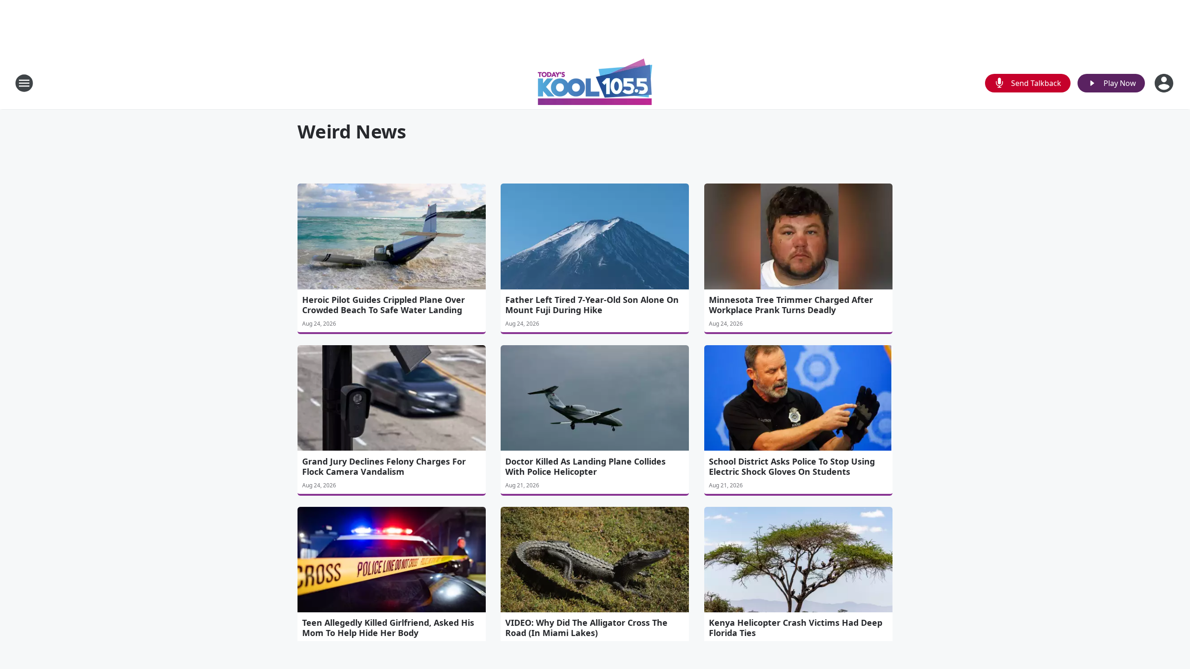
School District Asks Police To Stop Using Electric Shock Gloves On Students (792, 466)
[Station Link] (595, 83)
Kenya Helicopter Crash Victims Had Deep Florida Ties (795, 627)
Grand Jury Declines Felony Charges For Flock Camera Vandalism (384, 466)
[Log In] (1165, 83)
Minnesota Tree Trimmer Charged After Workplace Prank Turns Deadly (791, 305)
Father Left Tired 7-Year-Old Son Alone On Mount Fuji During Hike (592, 305)
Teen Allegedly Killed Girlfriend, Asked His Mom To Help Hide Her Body (388, 627)
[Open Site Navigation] (24, 83)
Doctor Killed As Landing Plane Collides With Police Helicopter (585, 466)
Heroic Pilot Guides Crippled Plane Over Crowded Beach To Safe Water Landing (383, 305)
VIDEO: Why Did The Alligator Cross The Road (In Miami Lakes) (586, 627)
